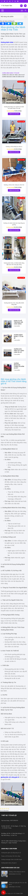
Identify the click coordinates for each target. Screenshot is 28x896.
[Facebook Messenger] (8, 23)
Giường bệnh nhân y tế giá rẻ (10, 72)
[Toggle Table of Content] (24, 17)
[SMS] (14, 23)
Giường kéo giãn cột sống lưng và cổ (13, 74)
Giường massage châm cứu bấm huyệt (13, 76)
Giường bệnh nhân (7, 42)
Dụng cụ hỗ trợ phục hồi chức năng (18, 322)
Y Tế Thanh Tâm (6, 5)
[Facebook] (3, 23)
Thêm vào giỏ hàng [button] (14, 113)
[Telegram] (20, 23)
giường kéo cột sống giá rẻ (10, 777)
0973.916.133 (14, 820)
